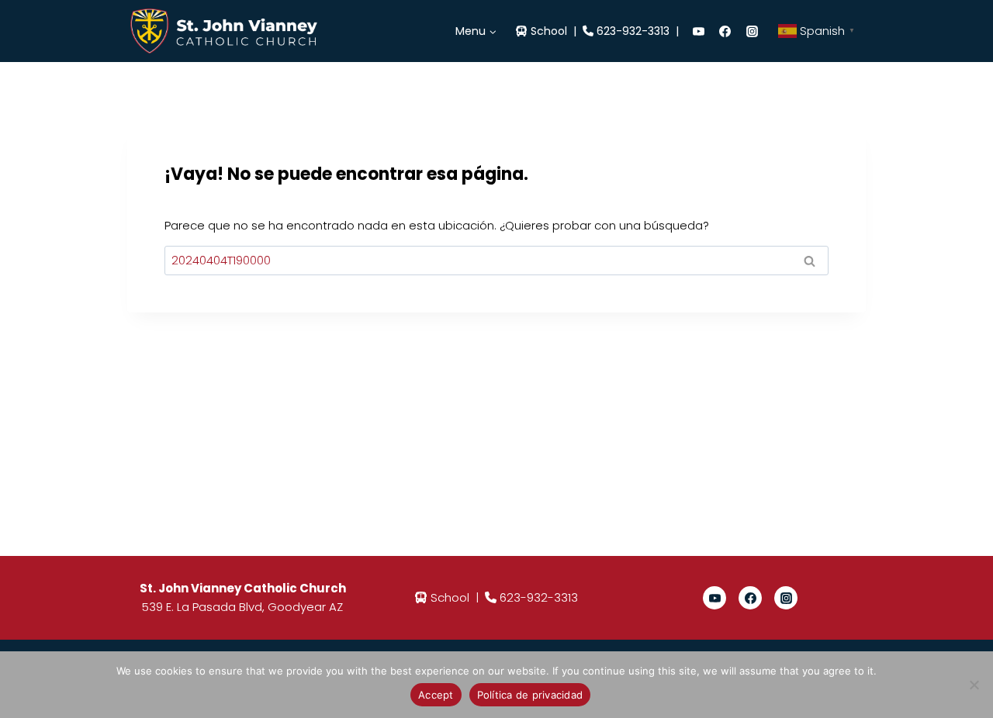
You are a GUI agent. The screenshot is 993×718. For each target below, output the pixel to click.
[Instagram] (751, 31)
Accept (436, 695)
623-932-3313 (633, 31)
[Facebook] (725, 31)
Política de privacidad (530, 695)
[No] (973, 684)
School (549, 31)
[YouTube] (698, 31)
